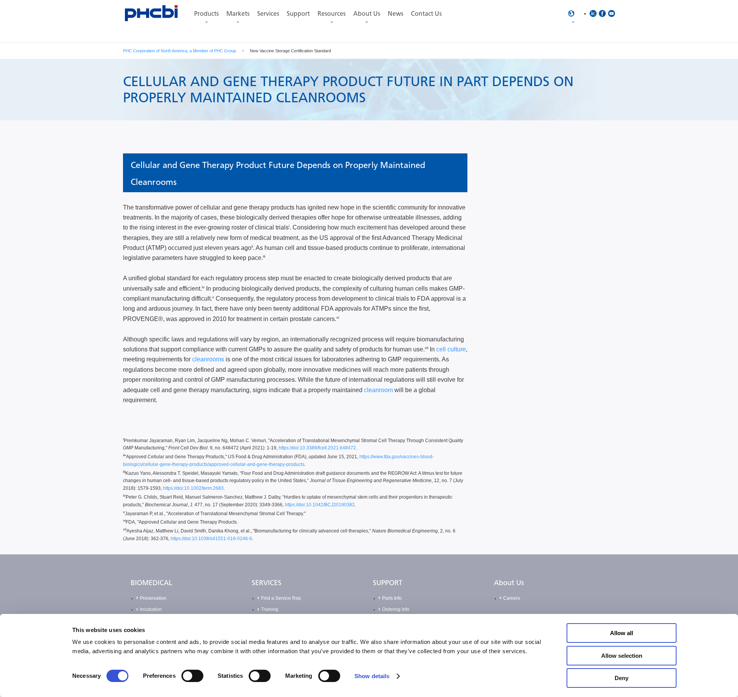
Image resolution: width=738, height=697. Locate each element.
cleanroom (378, 390)
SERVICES (266, 583)
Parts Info (392, 598)
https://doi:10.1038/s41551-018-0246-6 (211, 538)
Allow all (621, 633)
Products (206, 13)
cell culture (451, 349)
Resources (331, 13)
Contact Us (426, 13)
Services (268, 13)
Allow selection (621, 655)
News (395, 13)
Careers (511, 598)
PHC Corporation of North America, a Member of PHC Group (179, 50)
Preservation (153, 598)
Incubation (151, 609)
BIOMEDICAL (151, 583)
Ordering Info (395, 609)
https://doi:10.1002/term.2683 (193, 488)
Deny (621, 678)
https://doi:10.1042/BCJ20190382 (320, 504)
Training (269, 609)
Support (298, 13)
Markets (237, 13)
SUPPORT (387, 583)
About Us (366, 13)
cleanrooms (208, 359)
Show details (371, 676)
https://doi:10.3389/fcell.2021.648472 (317, 448)
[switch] (192, 676)
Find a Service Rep (281, 598)
